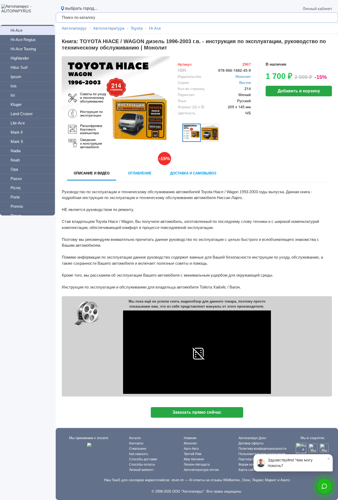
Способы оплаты (142, 464)
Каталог (135, 438)
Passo (16, 178)
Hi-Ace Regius (23, 39)
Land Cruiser (22, 113)
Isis (14, 86)
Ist (13, 95)
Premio (17, 206)
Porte (15, 197)
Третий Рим (192, 454)
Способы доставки (143, 459)
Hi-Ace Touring (23, 49)
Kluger (16, 104)
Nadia (16, 150)
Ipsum (16, 76)
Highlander (20, 58)
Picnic (16, 188)
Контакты (136, 443)
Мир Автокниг (194, 459)
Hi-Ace (16, 30)
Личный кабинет (317, 8)
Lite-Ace (18, 123)
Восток (245, 82)
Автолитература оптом (201, 470)
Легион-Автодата (197, 464)
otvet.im (177, 480)
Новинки (190, 438)
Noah (15, 160)
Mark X (17, 141)
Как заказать (138, 454)
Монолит (243, 76)
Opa (14, 169)
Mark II (17, 132)
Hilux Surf (19, 67)
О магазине (137, 449)
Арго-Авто (191, 449)
